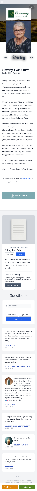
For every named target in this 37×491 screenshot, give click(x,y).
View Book (9, 254)
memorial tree (26, 178)
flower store (25, 182)
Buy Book (21, 254)
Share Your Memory (12, 285)
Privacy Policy (13, 482)
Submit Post (18, 319)
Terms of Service (24, 482)
